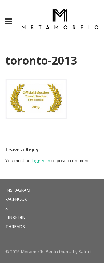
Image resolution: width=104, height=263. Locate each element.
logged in (40, 161)
